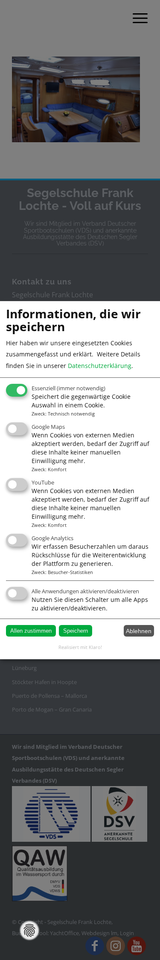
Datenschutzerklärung (99, 366)
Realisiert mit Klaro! (80, 647)
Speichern (75, 631)
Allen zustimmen (31, 631)
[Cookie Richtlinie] (29, 930)
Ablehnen (138, 631)
